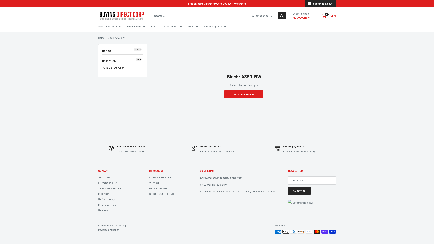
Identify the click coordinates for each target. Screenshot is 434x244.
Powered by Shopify (108, 229)
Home (101, 37)
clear (139, 59)
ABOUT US (104, 177)
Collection (109, 61)
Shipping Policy (107, 204)
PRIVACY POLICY (108, 182)
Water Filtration (107, 26)
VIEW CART (156, 182)
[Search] (282, 15)
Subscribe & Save (323, 3)
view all (137, 49)
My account (300, 17)
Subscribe (299, 190)
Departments (170, 26)
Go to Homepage (244, 94)
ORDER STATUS (158, 188)
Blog (153, 26)
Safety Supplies (213, 26)
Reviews (103, 210)
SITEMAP (103, 193)
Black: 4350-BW (115, 68)
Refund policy (106, 199)
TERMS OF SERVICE (110, 188)
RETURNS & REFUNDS (162, 193)
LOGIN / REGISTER (160, 177)
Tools (191, 26)
